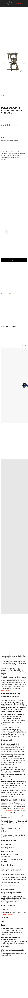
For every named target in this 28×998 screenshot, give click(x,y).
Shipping (3, 140)
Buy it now (14, 260)
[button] (24, 61)
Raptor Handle (8, 914)
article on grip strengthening (13, 809)
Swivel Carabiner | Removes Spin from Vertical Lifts (11, 110)
